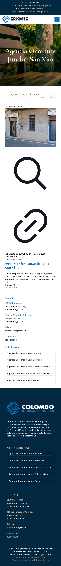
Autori (34, 94)
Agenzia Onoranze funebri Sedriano (24, 359)
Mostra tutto (48, 97)
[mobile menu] (57, 19)
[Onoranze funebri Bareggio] (15, 19)
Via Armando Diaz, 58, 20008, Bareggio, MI (30, 5)
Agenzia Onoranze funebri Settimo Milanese (28, 373)
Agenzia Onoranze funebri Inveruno (24, 353)
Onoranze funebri (13, 259)
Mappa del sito (42, 560)
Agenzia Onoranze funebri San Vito (27, 265)
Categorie (12, 94)
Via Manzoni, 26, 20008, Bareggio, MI (30, 11)
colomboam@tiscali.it (15, 330)
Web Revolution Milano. (34, 557)
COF (23, 253)
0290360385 (11, 340)
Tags (23, 94)
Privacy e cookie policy (23, 560)
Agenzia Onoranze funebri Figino (23, 380)
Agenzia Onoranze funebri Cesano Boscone (28, 366)
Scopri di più (11, 287)
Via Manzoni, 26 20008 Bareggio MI (14, 320)
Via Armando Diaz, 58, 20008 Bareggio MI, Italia (16, 308)
